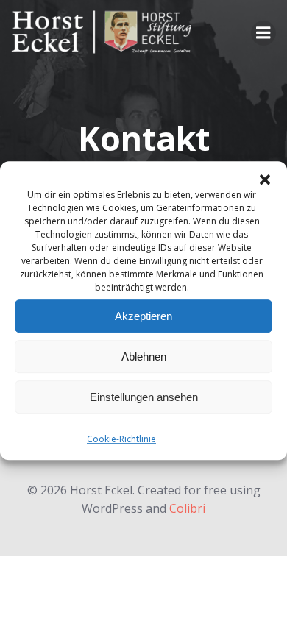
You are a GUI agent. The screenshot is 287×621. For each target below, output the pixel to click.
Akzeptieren (143, 316)
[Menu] (263, 33)
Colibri (187, 508)
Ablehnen (143, 356)
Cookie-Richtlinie (121, 439)
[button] (265, 179)
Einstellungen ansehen (144, 397)
